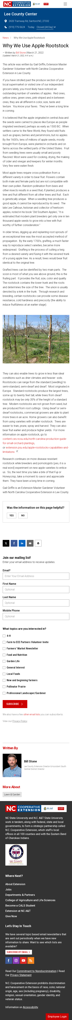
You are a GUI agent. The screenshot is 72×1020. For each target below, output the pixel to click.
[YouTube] (23, 960)
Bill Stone (21, 52)
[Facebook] (8, 960)
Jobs (8, 889)
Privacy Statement (20, 975)
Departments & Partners (20, 894)
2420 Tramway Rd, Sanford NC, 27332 (29, 21)
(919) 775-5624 (17, 27)
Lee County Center (20, 14)
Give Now (11, 916)
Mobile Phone (11, 610)
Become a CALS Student (20, 905)
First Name (9, 583)
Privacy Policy (19, 721)
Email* (7, 570)
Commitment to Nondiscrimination (36, 971)
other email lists (31, 714)
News (6, 37)
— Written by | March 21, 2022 (23, 52)
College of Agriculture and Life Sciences (30, 900)
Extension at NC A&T (18, 911)
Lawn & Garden (12, 794)
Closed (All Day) (45, 27)
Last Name (9, 597)
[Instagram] (16, 960)
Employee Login (57, 1016)
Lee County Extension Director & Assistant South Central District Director (45, 767)
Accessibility (30, 1007)
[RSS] (30, 960)
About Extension (15, 884)
